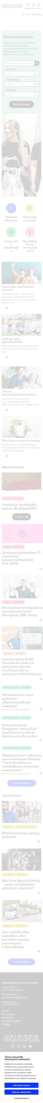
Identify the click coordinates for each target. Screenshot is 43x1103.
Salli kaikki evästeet (21, 1085)
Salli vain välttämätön (21, 1092)
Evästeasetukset (21, 1098)
